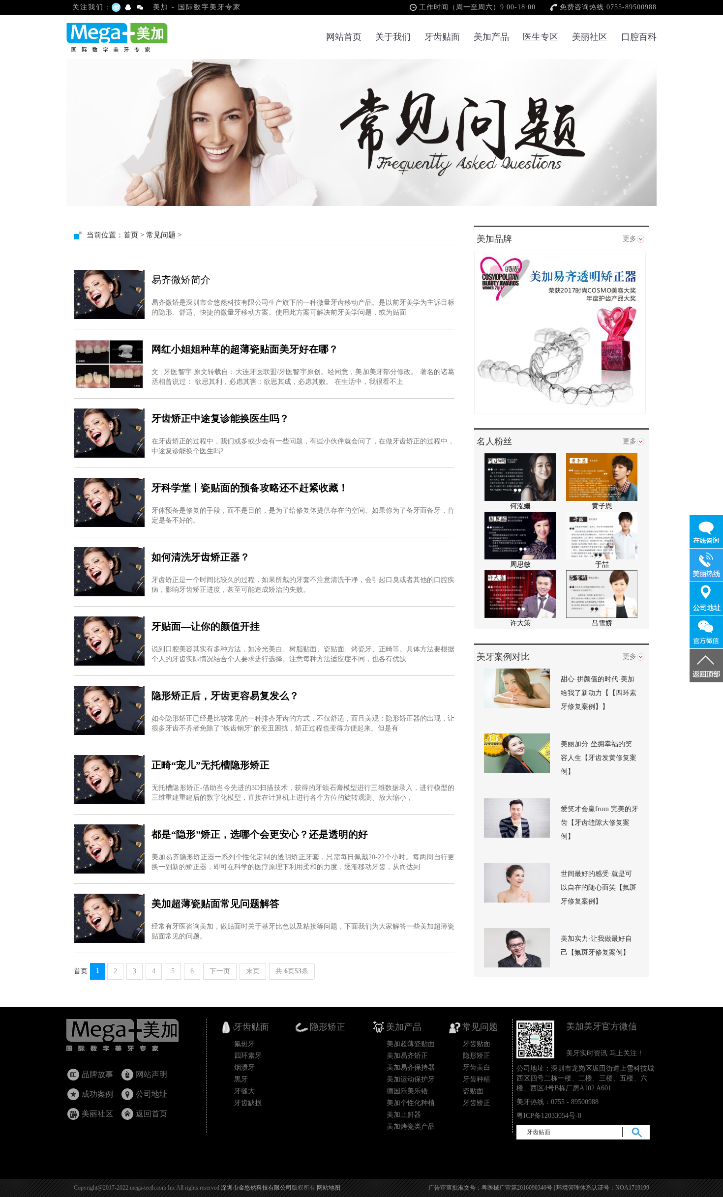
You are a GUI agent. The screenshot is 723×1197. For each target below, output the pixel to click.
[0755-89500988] (706, 565)
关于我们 (393, 37)
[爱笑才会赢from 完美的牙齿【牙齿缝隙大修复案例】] (517, 817)
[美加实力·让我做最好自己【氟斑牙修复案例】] (517, 947)
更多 (629, 238)
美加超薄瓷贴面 (411, 1044)
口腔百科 (639, 37)
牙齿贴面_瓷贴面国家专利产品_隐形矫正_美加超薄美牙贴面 (131, 1037)
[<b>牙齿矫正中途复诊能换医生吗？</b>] (109, 433)
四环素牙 (248, 1055)
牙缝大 (244, 1091)
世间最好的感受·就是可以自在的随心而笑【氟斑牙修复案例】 (598, 887)
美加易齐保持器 (411, 1067)
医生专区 (540, 37)
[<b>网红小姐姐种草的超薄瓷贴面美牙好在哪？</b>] (109, 363)
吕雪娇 (602, 623)
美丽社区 (589, 37)
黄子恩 (602, 506)
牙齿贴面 (442, 37)
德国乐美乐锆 (407, 1091)
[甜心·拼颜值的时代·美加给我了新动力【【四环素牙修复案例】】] (517, 687)
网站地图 (328, 1187)
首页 (130, 235)
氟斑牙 (244, 1044)
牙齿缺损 (248, 1103)
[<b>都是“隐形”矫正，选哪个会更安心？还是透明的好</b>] (109, 849)
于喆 (602, 564)
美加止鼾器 (404, 1114)
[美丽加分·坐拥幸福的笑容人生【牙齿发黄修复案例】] (517, 752)
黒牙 (241, 1079)
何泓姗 (520, 506)
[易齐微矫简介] (109, 294)
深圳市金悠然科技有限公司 (256, 1187)
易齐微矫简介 (181, 279)
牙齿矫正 (476, 1103)
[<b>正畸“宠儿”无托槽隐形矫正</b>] (109, 779)
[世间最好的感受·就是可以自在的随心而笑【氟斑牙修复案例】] (517, 882)
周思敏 (520, 564)
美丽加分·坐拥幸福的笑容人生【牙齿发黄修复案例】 (598, 757)
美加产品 (491, 37)
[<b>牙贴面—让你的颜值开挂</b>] (109, 641)
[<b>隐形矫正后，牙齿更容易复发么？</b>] (109, 710)
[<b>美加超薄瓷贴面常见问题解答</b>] (109, 918)
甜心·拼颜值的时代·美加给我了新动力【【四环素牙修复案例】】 (598, 692)
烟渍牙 (244, 1067)
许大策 (520, 623)
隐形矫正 (476, 1055)
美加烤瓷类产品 (411, 1126)
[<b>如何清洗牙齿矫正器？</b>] (109, 571)
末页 (253, 971)
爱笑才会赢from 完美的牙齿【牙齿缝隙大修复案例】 (599, 822)
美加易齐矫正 (407, 1055)
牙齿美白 (476, 1067)
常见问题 (161, 235)
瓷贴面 (473, 1091)
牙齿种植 (476, 1079)
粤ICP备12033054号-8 (548, 1115)
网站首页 (344, 37)
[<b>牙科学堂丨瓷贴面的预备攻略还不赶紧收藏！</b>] (109, 502)
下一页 (220, 971)
